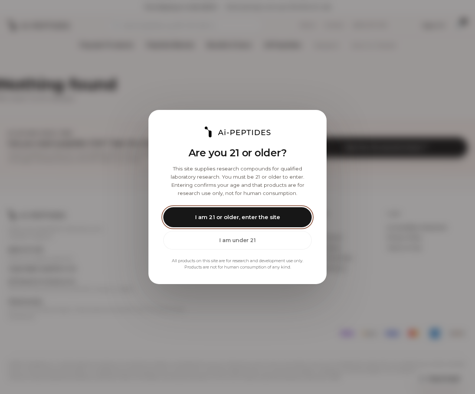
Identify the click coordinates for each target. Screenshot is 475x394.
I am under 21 (237, 240)
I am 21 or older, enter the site (237, 217)
